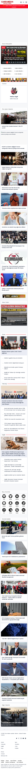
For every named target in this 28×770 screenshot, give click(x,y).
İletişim (2, 760)
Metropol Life (4, 755)
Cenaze (3, 753)
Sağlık (2, 746)
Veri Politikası (20, 762)
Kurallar (20, 760)
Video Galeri (5, 302)
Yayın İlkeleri (13, 760)
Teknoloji (3, 744)
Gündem (17, 744)
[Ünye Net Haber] (7, 2)
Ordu (16, 746)
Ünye (2, 748)
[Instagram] (21, 738)
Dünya (2, 751)
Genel (2, 742)
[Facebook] (18, 738)
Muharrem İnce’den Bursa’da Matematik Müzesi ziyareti (14, 6)
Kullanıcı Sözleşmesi (10, 762)
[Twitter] (16, 738)
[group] (14, 94)
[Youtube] (23, 738)
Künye (7, 760)
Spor (16, 742)
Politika (16, 748)
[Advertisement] (14, 28)
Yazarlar (4, 83)
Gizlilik (2, 762)
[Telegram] (25, 738)
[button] (4, 729)
